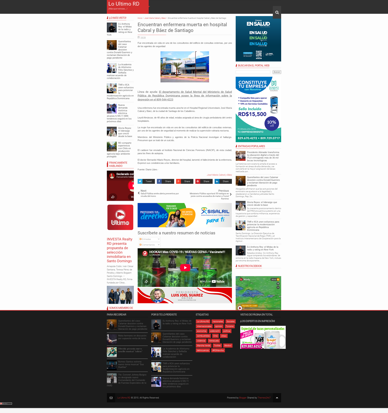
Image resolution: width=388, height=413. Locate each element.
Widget (230, 243)
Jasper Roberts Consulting (220, 243)
